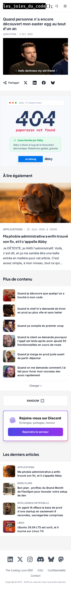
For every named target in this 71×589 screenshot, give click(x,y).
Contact (36, 575)
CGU (40, 570)
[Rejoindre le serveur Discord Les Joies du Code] (40, 559)
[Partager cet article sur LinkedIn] (34, 82)
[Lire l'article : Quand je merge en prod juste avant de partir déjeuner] (35, 356)
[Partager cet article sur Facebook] (43, 82)
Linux (20, 522)
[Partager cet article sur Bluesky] (52, 82)
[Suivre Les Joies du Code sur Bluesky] (51, 560)
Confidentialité (57, 570)
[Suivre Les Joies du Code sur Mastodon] (61, 560)
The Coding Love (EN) (19, 570)
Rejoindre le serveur (35, 431)
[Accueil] (27, 6)
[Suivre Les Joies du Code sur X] (20, 560)
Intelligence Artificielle (33, 503)
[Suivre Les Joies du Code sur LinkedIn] (10, 560)
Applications (13, 229)
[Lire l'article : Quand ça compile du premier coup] (35, 326)
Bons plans (24, 483)
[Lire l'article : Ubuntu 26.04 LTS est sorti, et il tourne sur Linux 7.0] (35, 526)
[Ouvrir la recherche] (57, 6)
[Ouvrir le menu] (65, 6)
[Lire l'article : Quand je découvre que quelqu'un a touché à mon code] (35, 295)
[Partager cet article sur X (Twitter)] (25, 82)
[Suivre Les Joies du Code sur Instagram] (30, 560)
